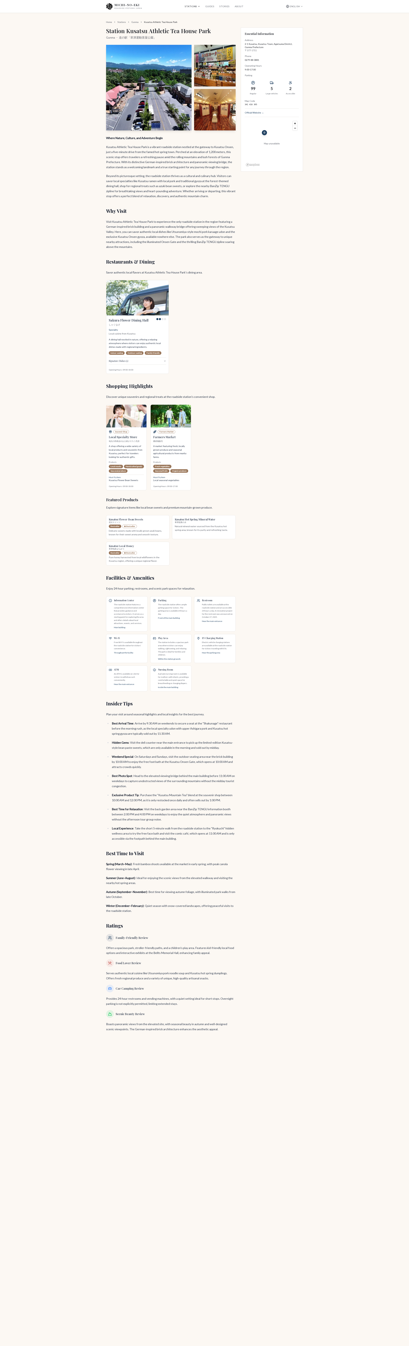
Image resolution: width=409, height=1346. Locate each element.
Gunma (135, 22)
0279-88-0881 (252, 60)
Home (109, 22)
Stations (191, 6)
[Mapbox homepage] (253, 165)
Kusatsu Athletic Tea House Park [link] (160, 22)
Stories (224, 6)
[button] (149, 87)
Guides (209, 6)
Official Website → (254, 112)
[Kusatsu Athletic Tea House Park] (264, 132)
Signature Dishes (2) (118, 360)
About (239, 6)
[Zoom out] (295, 128)
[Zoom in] (295, 123)
